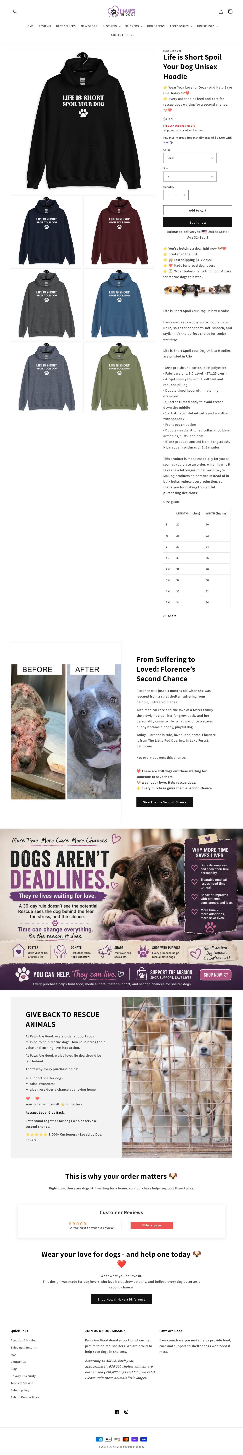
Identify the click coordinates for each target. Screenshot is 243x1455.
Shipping (168, 130)
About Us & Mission (23, 1340)
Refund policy (20, 1390)
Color (166, 149)
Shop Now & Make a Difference (122, 1299)
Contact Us (18, 1362)
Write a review (151, 1225)
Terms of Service (22, 1383)
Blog (14, 1369)
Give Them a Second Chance (165, 802)
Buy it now (197, 222)
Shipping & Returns (24, 1347)
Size (165, 168)
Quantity (168, 187)
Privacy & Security (23, 1376)
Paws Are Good (115, 1446)
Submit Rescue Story (25, 1397)
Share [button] (172, 616)
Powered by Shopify (133, 1446)
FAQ (13, 1355)
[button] (15, 11)
